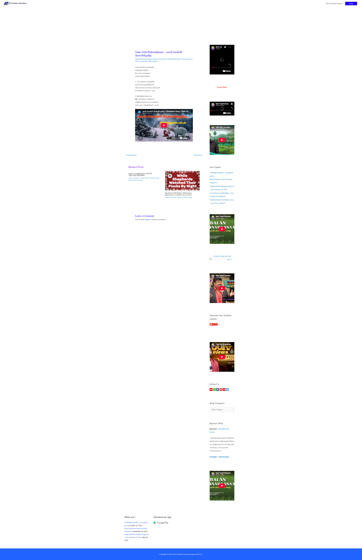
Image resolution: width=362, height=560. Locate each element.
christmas (143, 61)
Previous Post (131, 155)
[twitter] (227, 389)
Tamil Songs (152, 61)
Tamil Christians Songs (334, 3)
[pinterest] (224, 389)
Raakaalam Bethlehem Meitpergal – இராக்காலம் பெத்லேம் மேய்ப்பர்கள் (179, 194)
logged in (148, 219)
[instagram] (221, 389)
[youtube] (211, 389)
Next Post (198, 155)
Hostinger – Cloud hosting (219, 457)
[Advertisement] (181, 21)
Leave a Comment (159, 59)
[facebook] (217, 389)
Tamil (142, 178)
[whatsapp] (214, 389)
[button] (351, 3)
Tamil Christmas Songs (143, 59)
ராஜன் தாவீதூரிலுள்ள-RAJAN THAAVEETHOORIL (140, 174)
